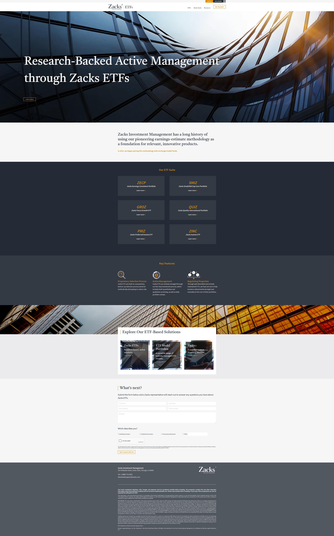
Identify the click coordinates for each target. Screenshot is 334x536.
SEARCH (224, 1)
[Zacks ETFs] (120, 6)
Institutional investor (147, 434)
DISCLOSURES (218, 1)
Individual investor (124, 434)
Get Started (219, 7)
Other (186, 434)
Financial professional (168, 434)
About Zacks (197, 8)
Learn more (29, 99)
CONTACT (209, 1)
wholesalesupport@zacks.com (129, 477)
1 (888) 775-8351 (127, 474)
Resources (207, 8)
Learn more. (127, 355)
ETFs (189, 8)
